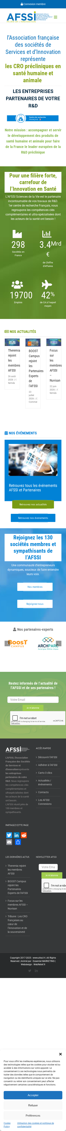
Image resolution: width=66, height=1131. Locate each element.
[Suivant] (58, 643)
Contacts (43, 792)
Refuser (33, 1105)
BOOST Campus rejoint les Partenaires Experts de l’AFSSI (18, 887)
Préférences (33, 1115)
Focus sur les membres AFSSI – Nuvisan (56, 365)
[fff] (33, 470)
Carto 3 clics (45, 772)
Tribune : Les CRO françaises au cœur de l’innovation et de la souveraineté (17, 924)
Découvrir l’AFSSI (47, 757)
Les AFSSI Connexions (45, 802)
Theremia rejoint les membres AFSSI (17, 869)
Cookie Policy (7, 1125)
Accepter (33, 1095)
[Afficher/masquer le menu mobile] (56, 17)
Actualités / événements (45, 782)
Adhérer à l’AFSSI (47, 765)
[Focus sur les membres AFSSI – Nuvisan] (53, 342)
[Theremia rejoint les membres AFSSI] (12, 342)
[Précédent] (7, 643)
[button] (60, 1054)
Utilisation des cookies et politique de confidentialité (35, 1125)
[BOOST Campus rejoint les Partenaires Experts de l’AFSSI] (32, 343)
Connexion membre (34, 4)
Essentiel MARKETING (43, 961)
